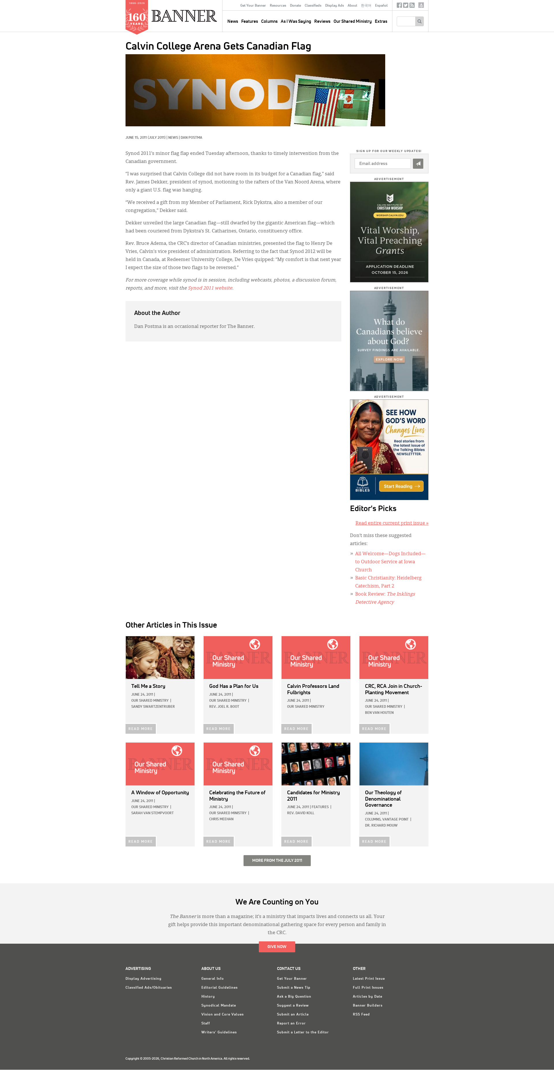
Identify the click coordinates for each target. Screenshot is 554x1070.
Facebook (399, 6)
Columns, (373, 819)
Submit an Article (293, 1014)
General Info (212, 979)
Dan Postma (191, 138)
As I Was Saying (296, 21)
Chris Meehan (221, 819)
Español (381, 5)
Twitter (405, 6)
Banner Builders (368, 1005)
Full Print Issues (368, 988)
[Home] (197, 15)
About (352, 5)
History (208, 996)
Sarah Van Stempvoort (152, 813)
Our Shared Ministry (353, 21)
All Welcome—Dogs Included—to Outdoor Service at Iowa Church (390, 562)
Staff (205, 1023)
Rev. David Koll (300, 813)
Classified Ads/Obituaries (149, 988)
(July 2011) (157, 138)
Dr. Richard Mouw (381, 825)
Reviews (322, 21)
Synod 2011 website (210, 288)
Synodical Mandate (218, 1005)
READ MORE (140, 729)
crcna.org (421, 5)
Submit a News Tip (293, 988)
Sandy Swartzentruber (153, 707)
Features (249, 21)
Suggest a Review (293, 1005)
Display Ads (334, 5)
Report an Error (291, 1023)
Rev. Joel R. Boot (224, 707)
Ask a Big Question (294, 996)
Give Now (277, 947)
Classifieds (313, 5)
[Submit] (418, 164)
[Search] (419, 21)
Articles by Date (367, 996)
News (173, 138)
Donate (295, 5)
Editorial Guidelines (219, 988)
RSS (412, 6)
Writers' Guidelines (219, 1032)
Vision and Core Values (222, 1014)
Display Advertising (144, 979)
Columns (269, 21)
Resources (278, 5)
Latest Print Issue (369, 979)
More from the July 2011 (277, 861)
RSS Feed (361, 1014)
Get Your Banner (253, 5)
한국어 (366, 5)
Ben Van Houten (379, 713)
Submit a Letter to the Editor (303, 1032)
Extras (381, 21)
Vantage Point (395, 819)
